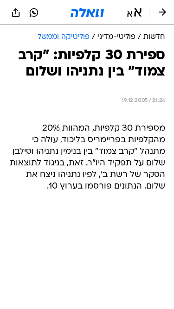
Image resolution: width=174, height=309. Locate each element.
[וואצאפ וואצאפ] (34, 12)
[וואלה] (87, 12)
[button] (134, 12)
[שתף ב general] (16, 12)
